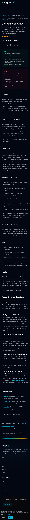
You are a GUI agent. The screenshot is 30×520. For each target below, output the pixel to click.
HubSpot (6, 396)
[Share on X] (7, 45)
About (3, 466)
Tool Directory (5, 484)
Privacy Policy (6, 514)
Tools (7, 15)
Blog (3, 481)
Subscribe (8, 504)
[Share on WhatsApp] (14, 45)
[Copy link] (17, 45)
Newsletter (4, 490)
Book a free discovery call (18, 380)
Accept (10, 517)
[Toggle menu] (26, 2)
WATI (5, 412)
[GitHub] (6, 457)
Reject (3, 517)
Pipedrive (6, 407)
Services (4, 469)
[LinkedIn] (3, 457)
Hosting (3, 487)
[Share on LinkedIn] (10, 45)
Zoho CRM (7, 401)
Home (3, 15)
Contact (3, 472)
